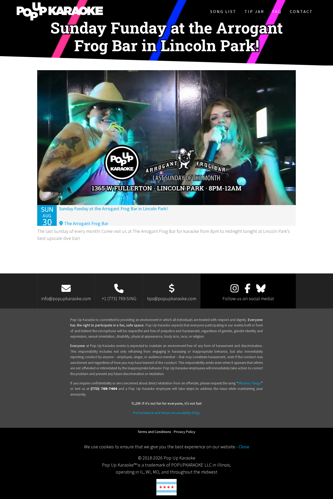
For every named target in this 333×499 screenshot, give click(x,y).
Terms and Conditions (154, 431)
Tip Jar (254, 11)
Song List (223, 11)
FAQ (277, 11)
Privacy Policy (184, 431)
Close (244, 447)
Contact (301, 11)
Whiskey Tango (249, 383)
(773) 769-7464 (104, 388)
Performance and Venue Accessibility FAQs (166, 412)
